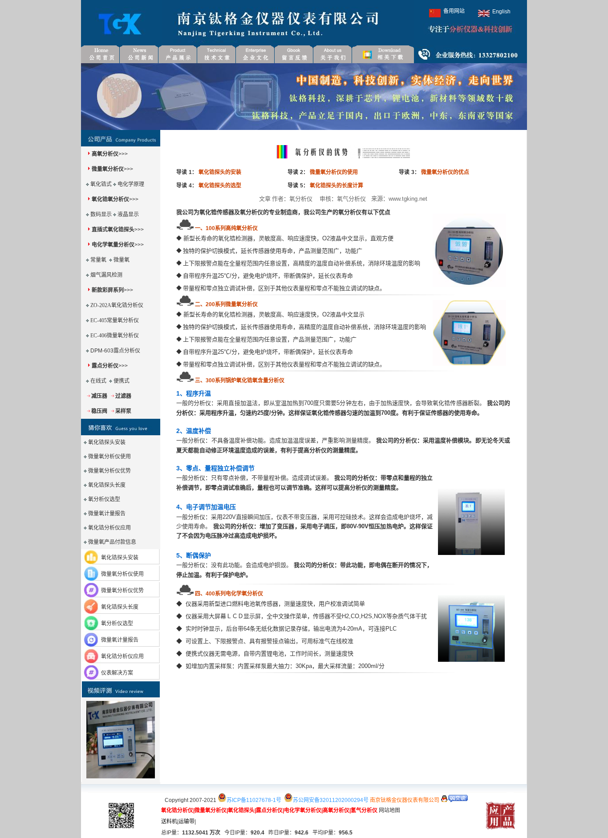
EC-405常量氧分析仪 (114, 320)
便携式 (121, 381)
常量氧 (98, 260)
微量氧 (121, 260)
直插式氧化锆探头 (113, 230)
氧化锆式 (101, 184)
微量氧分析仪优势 (122, 590)
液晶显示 (128, 214)
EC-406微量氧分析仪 (114, 335)
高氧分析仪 (105, 154)
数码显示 (101, 214)
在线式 (98, 381)
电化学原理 (131, 184)
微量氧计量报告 (107, 513)
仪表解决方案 (117, 673)
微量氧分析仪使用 (122, 574)
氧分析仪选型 (117, 623)
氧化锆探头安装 (119, 558)
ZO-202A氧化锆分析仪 (116, 305)
